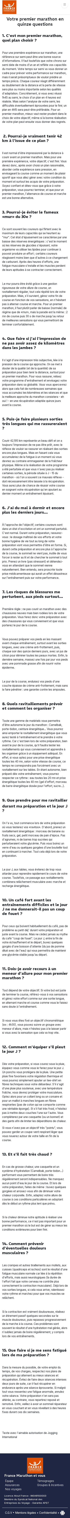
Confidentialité (48, 1512)
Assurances (12, 1485)
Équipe (9, 1481)
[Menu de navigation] (64, 4)
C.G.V (8, 1512)
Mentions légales (25, 1512)
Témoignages (45, 1481)
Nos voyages (13, 1489)
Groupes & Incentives (50, 1485)
